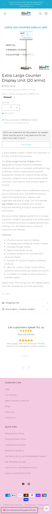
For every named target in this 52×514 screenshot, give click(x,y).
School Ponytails (16, 505)
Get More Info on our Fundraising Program (25, 456)
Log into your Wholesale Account (21, 467)
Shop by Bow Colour (14, 433)
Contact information (41, 508)
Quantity (5, 102)
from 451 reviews (26, 334)
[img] (26, 330)
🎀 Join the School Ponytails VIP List (19, 510)
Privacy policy (43, 505)
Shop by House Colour (15, 439)
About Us (9, 412)
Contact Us (10, 418)
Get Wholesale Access (15, 462)
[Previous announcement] (4, 4)
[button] (5, 13)
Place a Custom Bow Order (18, 473)
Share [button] (7, 294)
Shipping (15, 89)
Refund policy (30, 505)
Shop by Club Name (14, 450)
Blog (7, 406)
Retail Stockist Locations (17, 401)
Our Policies (11, 395)
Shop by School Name (15, 445)
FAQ (7, 389)
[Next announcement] (47, 4)
